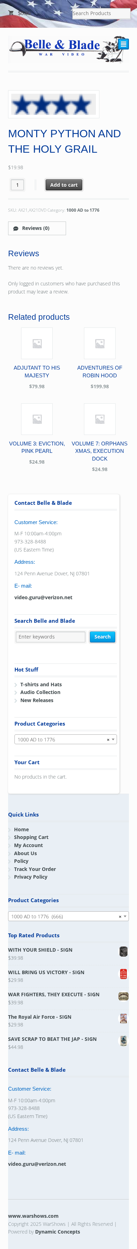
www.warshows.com (33, 1215)
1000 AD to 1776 (82, 210)
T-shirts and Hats (41, 684)
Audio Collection (40, 692)
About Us (25, 853)
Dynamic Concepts (57, 1231)
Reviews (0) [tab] (35, 228)
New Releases (36, 700)
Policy (21, 861)
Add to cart (64, 184)
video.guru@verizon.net (43, 597)
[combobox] (65, 739)
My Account (28, 845)
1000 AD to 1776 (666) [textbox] (66, 916)
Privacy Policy (30, 876)
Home (21, 829)
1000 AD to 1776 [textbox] (64, 739)
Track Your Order (35, 869)
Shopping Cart (31, 837)
